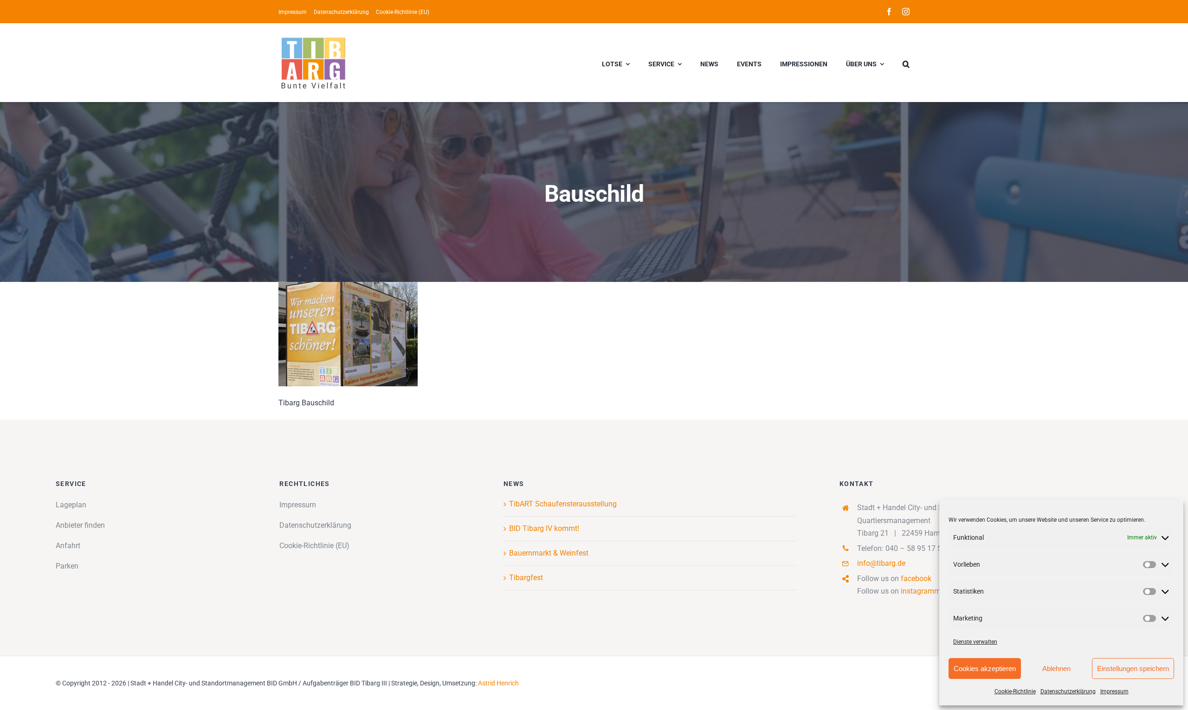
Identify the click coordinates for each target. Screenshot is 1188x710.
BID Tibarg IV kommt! (544, 528)
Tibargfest (526, 577)
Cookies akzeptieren (985, 668)
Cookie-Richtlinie (1015, 691)
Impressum (1114, 691)
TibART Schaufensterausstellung (563, 503)
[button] (906, 63)
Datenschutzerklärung (1068, 691)
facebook (916, 578)
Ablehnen (1056, 668)
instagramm (921, 591)
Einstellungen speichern (1133, 668)
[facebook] (889, 11)
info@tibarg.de (881, 563)
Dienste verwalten (975, 642)
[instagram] (906, 11)
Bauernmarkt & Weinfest (548, 553)
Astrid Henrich (498, 683)
